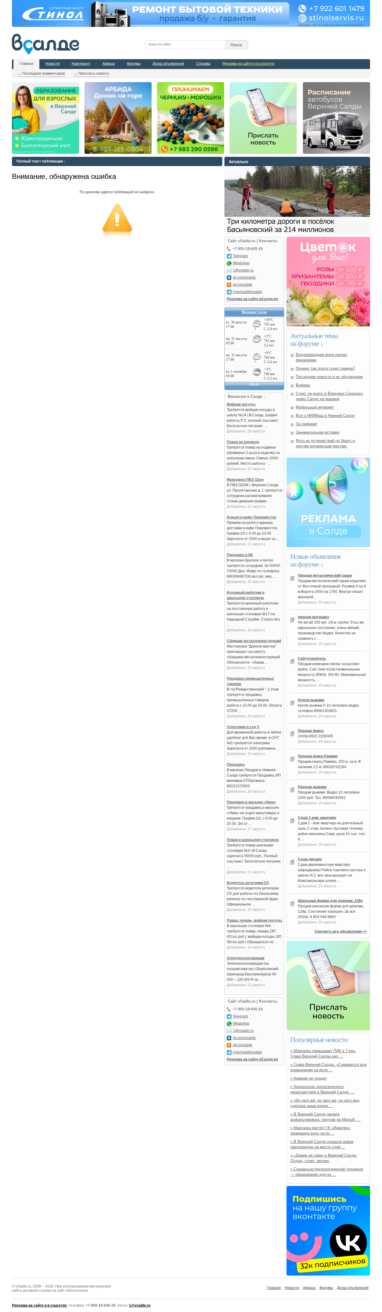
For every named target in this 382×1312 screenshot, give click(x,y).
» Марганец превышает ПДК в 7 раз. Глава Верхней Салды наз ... (323, 1053)
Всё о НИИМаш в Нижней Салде (325, 415)
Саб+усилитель (312, 658)
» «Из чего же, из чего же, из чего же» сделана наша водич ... (325, 1103)
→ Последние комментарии (41, 73)
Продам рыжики (312, 787)
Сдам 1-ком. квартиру (317, 818)
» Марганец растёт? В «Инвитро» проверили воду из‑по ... (320, 1130)
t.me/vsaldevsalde (247, 292)
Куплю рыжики (311, 700)
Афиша (108, 64)
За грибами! (306, 424)
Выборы (303, 385)
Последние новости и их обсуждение (329, 377)
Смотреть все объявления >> (341, 931)
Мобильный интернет (315, 407)
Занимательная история (317, 432)
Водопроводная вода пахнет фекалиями (321, 357)
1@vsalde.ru (243, 270)
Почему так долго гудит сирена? (325, 368)
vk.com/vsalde (244, 277)
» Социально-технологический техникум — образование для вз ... (326, 1172)
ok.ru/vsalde (242, 285)
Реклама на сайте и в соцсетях (248, 64)
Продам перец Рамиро (318, 756)
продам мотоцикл (313, 617)
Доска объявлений (168, 64)
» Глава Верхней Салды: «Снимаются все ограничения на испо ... (328, 1067)
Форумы (134, 64)
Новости (52, 64)
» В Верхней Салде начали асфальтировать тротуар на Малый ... (325, 1117)
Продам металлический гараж (325, 575)
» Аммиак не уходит (308, 1078)
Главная (26, 64)
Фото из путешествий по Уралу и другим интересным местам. (325, 443)
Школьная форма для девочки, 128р (330, 901)
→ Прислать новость (91, 73)
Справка (203, 64)
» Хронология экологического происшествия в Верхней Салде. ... (322, 1089)
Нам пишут (81, 64)
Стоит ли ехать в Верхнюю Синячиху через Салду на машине (329, 396)
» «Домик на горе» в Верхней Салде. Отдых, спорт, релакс (323, 1158)
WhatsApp (241, 263)
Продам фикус (311, 731)
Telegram (240, 256)
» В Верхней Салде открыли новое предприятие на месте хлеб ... (321, 1144)
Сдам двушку (310, 859)
